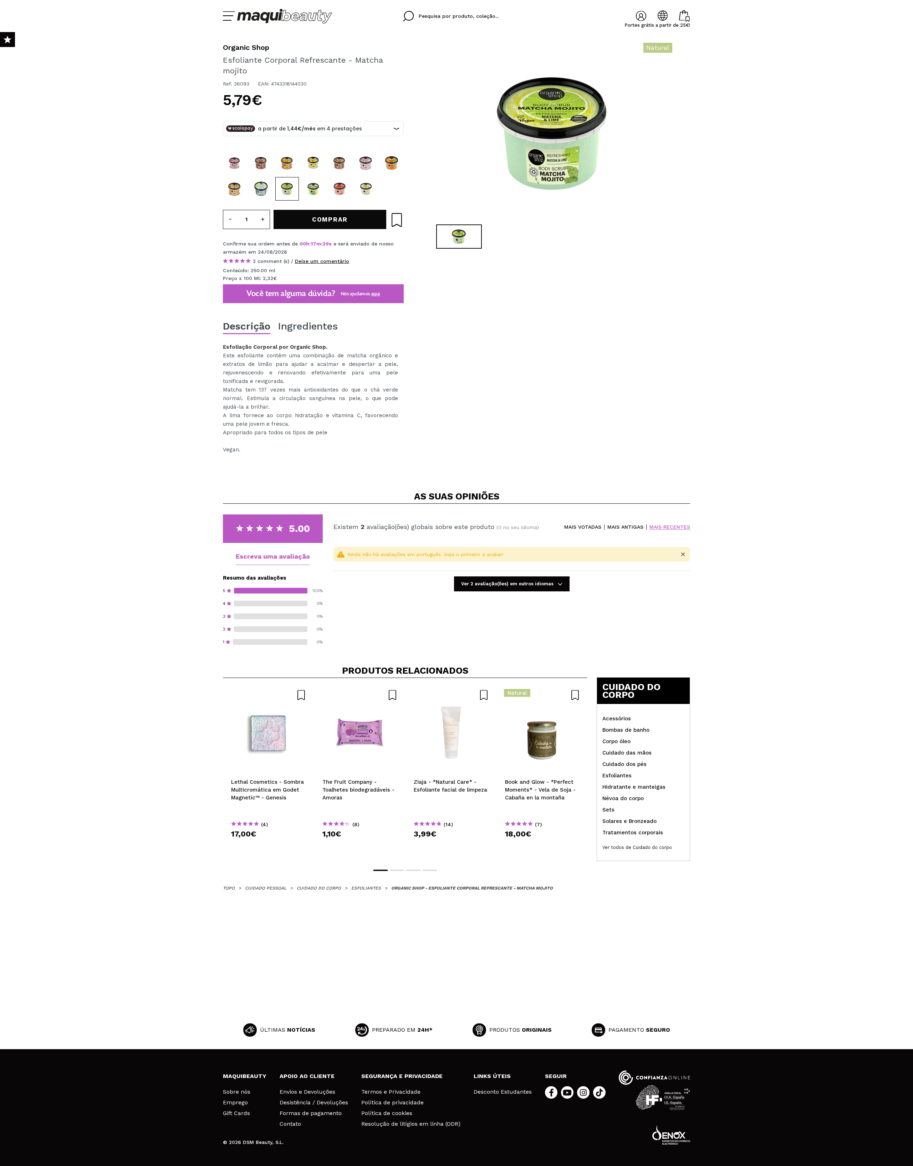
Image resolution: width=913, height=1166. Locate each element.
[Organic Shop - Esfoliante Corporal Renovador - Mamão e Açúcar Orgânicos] (287, 162)
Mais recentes (669, 527)
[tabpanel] (553, 132)
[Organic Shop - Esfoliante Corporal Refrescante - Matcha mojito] (287, 188)
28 (325, 244)
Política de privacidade (392, 1102)
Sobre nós (236, 1092)
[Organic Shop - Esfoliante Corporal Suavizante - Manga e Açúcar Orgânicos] (313, 162)
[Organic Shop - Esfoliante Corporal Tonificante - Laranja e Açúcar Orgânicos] (392, 162)
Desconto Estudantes (503, 1092)
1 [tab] (380, 870)
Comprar (268, 846)
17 (313, 244)
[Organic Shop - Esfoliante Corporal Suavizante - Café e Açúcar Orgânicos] (339, 162)
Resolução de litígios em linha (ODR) (410, 1124)
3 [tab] (413, 870)
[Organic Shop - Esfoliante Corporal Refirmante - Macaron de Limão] (313, 188)
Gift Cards (236, 1113)
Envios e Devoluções (307, 1092)
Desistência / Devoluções (314, 1102)
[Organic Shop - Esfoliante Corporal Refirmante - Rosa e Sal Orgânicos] (366, 162)
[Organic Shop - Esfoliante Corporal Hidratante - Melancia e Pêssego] (339, 188)
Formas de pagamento (311, 1113)
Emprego (235, 1102)
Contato (290, 1124)
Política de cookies (386, 1113)
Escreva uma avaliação (273, 556)
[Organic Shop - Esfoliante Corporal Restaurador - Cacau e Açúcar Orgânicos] (261, 162)
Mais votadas (582, 527)
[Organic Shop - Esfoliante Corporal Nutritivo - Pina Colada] (366, 188)
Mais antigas (625, 527)
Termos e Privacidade (390, 1092)
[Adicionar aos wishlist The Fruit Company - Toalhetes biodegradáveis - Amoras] (359, 695)
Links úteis (492, 1076)
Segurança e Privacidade (402, 1076)
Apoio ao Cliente (307, 1076)
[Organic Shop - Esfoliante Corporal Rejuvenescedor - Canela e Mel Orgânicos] (234, 188)
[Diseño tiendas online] (671, 1135)
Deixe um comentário (322, 261)
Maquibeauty (244, 1076)
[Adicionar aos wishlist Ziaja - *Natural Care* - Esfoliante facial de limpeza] (451, 695)
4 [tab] (430, 870)
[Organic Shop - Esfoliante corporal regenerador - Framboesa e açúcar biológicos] (234, 162)
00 (303, 244)
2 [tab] (397, 870)
